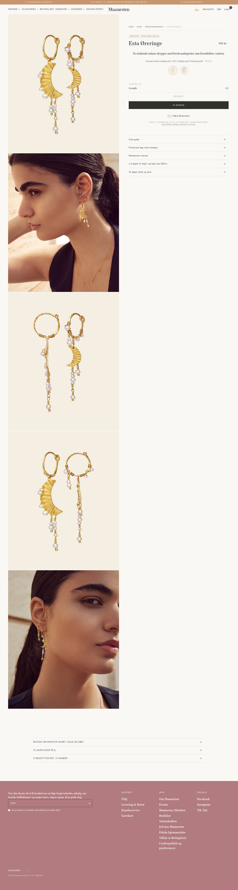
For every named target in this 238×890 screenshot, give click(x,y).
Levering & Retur (133, 804)
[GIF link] (197, 9)
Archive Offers (94, 9)
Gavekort (127, 816)
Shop (139, 27)
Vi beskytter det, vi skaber (50, 758)
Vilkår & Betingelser (172, 838)
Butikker (165, 816)
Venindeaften (168, 821)
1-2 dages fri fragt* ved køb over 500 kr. (148, 164)
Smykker (13, 9)
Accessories (29, 9)
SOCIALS (202, 792)
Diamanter (61, 9)
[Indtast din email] (89, 803)
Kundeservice (130, 810)
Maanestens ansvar (138, 155)
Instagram (203, 804)
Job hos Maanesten (171, 827)
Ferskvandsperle (154, 27)
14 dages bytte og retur (140, 172)
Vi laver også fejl (44, 750)
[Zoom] (112, 21)
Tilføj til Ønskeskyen (181, 116)
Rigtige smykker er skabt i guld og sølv (58, 742)
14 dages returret (192, 2)
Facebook (203, 799)
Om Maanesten (169, 799)
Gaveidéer (76, 9)
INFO (161, 792)
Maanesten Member (172, 810)
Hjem (131, 27)
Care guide (134, 139)
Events (163, 804)
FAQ (124, 799)
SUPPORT (126, 792)
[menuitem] (14, 9)
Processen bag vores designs (143, 147)
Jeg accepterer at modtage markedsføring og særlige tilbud (35, 810)
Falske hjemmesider (172, 832)
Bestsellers (47, 9)
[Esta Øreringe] (184, 70)
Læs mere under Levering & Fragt (179, 124)
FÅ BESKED (179, 105)
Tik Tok (202, 810)
